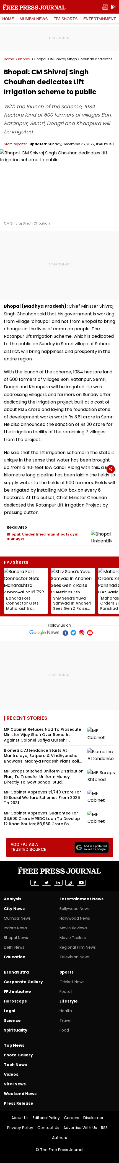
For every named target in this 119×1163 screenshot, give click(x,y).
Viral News (15, 1084)
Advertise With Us (80, 1127)
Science (12, 1020)
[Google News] (44, 632)
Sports (67, 972)
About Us (20, 1117)
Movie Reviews (73, 928)
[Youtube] (90, 632)
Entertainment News (82, 899)
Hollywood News (75, 918)
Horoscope (15, 1001)
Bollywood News (75, 908)
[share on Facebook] (34, 883)
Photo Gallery (18, 1055)
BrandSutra (16, 972)
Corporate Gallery (23, 982)
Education (14, 957)
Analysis (12, 899)
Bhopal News (16, 937)
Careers (71, 1117)
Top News (14, 1045)
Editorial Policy (46, 1117)
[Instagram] (81, 632)
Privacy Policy (20, 1127)
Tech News (15, 1064)
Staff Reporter (15, 144)
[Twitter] (73, 632)
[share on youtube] (81, 883)
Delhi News (14, 947)
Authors (59, 1137)
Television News (75, 957)
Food (64, 1030)
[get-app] (113, 7)
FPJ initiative (17, 991)
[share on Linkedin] (58, 883)
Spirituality (15, 1030)
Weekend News (20, 1093)
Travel (65, 1020)
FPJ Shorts (65, 19)
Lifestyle (69, 1001)
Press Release (18, 1103)
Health (66, 1011)
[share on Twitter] (46, 883)
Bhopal (24, 59)
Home (8, 19)
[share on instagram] (69, 883)
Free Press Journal (34, 7)
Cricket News (72, 982)
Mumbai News (34, 19)
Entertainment (99, 19)
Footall (66, 991)
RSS (104, 1127)
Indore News (15, 928)
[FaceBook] (65, 632)
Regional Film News (78, 947)
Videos (11, 1074)
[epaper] (105, 7)
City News (14, 908)
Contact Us (48, 1127)
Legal (9, 1011)
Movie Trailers (73, 937)
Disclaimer (93, 1117)
